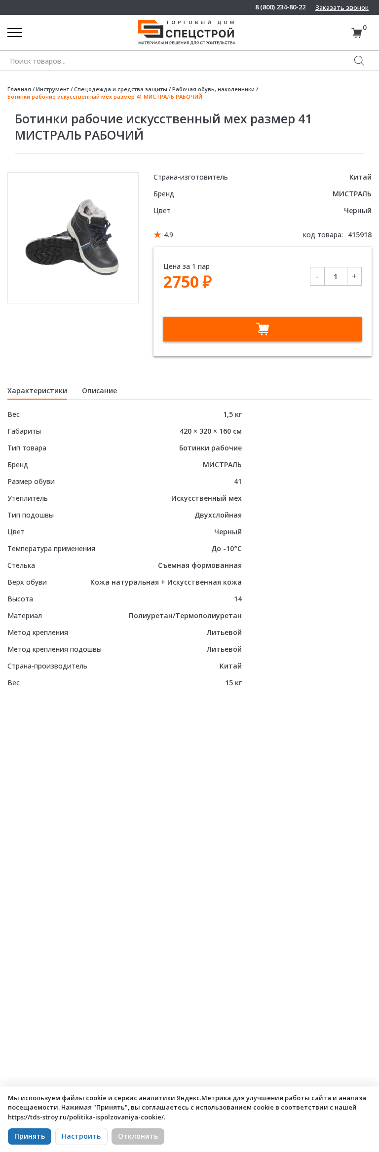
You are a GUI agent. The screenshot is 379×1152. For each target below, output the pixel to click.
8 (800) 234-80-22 (280, 7)
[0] (356, 33)
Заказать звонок (342, 7)
